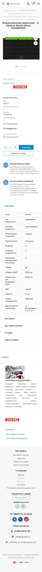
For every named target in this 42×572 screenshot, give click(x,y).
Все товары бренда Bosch (17, 438)
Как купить (21, 451)
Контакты (21, 484)
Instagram (26, 519)
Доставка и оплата (21, 455)
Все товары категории (16, 434)
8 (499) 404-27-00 (22, 531)
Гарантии (21, 458)
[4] (11, 79)
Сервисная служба (21, 465)
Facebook (20, 519)
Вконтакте (14, 519)
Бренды (21, 475)
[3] (9, 79)
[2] (6, 79)
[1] (4, 79)
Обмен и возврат (21, 461)
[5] (13, 79)
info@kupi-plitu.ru (23, 537)
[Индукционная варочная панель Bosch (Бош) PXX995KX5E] (21, 51)
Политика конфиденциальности (21, 488)
